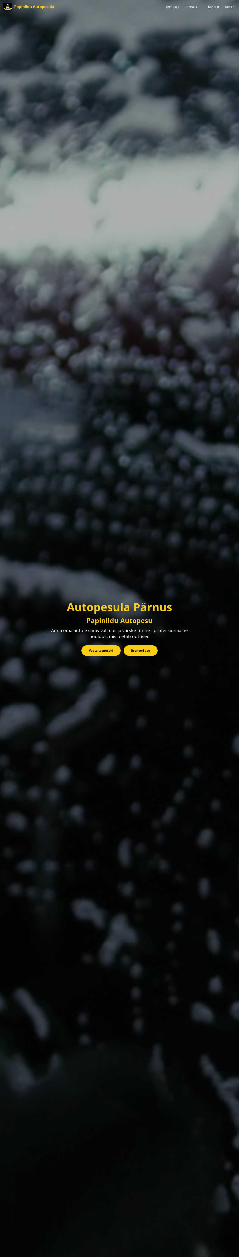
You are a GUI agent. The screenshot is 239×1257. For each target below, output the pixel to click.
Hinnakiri (191, 7)
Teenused (172, 7)
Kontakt (213, 7)
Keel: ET (230, 7)
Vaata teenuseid (101, 650)
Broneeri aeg (140, 650)
